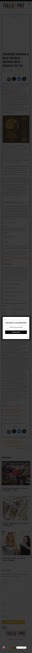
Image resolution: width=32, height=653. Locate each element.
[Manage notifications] (3, 647)
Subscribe (16, 332)
